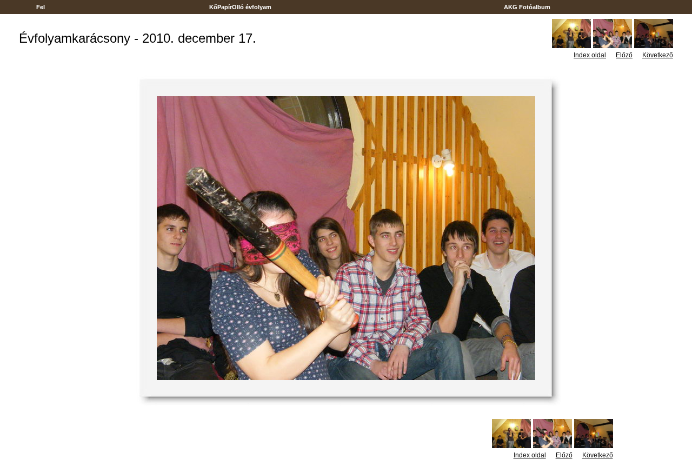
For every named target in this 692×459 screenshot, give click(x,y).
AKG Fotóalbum (527, 7)
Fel (40, 7)
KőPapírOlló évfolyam (240, 7)
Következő (657, 55)
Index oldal (590, 55)
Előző (624, 55)
